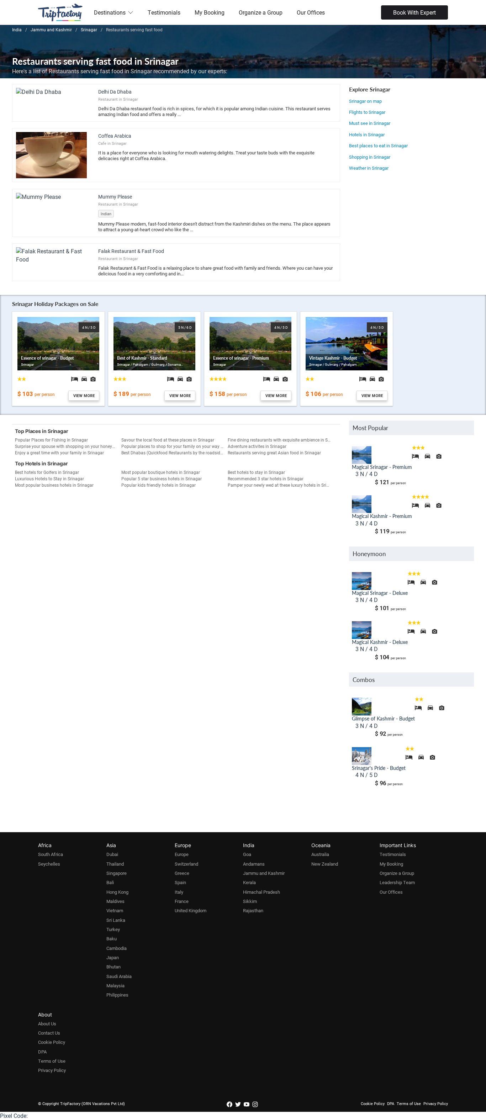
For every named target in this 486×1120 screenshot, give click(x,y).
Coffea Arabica (114, 135)
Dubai (112, 854)
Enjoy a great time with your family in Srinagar (59, 452)
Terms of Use (51, 1061)
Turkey (113, 929)
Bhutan (113, 966)
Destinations (110, 12)
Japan (112, 957)
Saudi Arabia (119, 976)
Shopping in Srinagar (369, 157)
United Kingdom (190, 910)
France (182, 901)
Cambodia (116, 948)
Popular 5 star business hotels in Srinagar (161, 478)
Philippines (117, 995)
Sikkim (250, 901)
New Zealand (324, 864)
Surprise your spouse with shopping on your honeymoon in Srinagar (68, 446)
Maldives (115, 901)
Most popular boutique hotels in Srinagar (160, 472)
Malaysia (115, 985)
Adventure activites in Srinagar (257, 446)
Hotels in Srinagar (367, 134)
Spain (180, 882)
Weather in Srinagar (369, 168)
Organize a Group (260, 12)
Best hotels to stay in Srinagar (256, 472)
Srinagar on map (365, 101)
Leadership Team (397, 882)
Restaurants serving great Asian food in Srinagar (274, 452)
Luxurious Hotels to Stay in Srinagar (49, 478)
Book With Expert (414, 12)
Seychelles (49, 864)
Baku (111, 938)
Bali (110, 882)
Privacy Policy (52, 1070)
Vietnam (114, 910)
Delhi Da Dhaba (115, 91)
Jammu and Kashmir (264, 873)
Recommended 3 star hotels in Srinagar (265, 478)
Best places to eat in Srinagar (378, 145)
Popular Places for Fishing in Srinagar (51, 440)
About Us (47, 1023)
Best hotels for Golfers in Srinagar (47, 472)
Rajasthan (253, 910)
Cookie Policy (51, 1042)
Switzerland (186, 864)
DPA (42, 1051)
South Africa (50, 854)
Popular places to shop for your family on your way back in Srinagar (174, 446)
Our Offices (311, 12)
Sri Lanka (115, 920)
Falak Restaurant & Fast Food (131, 251)
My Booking (209, 12)
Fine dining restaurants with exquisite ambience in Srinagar (281, 440)
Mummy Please (115, 196)
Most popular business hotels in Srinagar (54, 485)
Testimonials (164, 12)
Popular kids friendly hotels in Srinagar (158, 485)
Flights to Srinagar (367, 112)
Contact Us (49, 1033)
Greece (182, 873)
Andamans (254, 864)
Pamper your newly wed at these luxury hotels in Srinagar (281, 485)
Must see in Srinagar (369, 123)
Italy (179, 892)
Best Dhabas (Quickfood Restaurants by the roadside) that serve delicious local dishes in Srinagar (174, 452)
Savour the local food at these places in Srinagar (167, 440)
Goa (247, 854)
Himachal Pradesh (261, 892)
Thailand (115, 864)
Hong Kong (117, 892)
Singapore (116, 873)
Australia (320, 854)
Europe (182, 854)
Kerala (249, 882)
